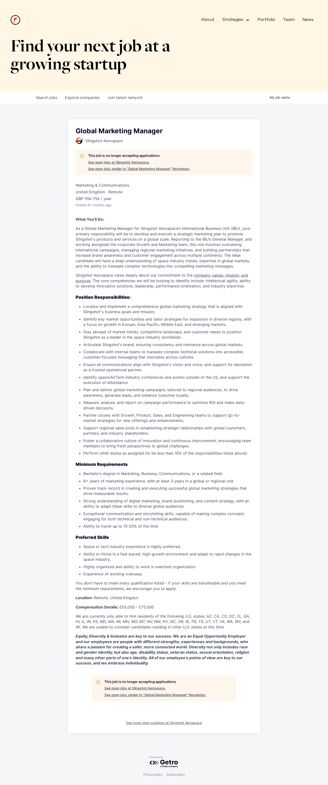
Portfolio (266, 20)
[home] (15, 20)
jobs (46, 97)
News (308, 20)
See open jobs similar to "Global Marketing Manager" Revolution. (139, 169)
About (207, 20)
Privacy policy (153, 774)
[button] (234, 19)
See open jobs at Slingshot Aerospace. (119, 162)
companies (82, 97)
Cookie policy (175, 774)
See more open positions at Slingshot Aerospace (164, 723)
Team (289, 20)
